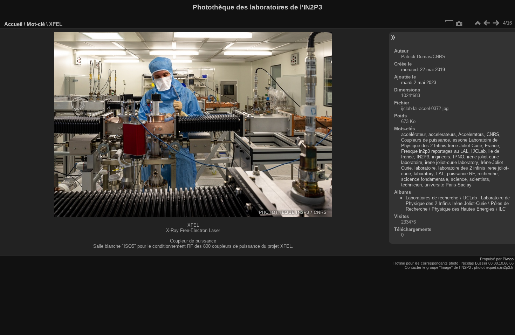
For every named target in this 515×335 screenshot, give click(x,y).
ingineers (441, 156)
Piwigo (508, 259)
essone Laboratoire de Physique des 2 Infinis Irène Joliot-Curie (449, 142)
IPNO (458, 156)
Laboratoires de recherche (432, 197)
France (492, 145)
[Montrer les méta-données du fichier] (459, 23)
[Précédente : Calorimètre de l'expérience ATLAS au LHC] (486, 23)
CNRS (493, 134)
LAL (440, 173)
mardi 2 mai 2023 (418, 82)
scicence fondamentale (424, 179)
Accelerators (471, 134)
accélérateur (413, 134)
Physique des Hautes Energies (463, 209)
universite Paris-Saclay (448, 184)
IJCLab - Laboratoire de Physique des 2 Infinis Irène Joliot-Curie (458, 200)
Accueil (13, 24)
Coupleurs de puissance (425, 140)
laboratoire (424, 168)
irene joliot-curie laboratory (451, 162)
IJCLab (478, 151)
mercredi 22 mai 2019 (423, 69)
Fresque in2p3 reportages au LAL (434, 151)
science (459, 179)
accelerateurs (442, 134)
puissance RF (461, 173)
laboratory (423, 173)
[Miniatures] (477, 23)
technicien (411, 184)
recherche (487, 173)
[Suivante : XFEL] (495, 23)
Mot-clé (36, 24)
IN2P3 (423, 156)
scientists (479, 179)
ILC (502, 209)
